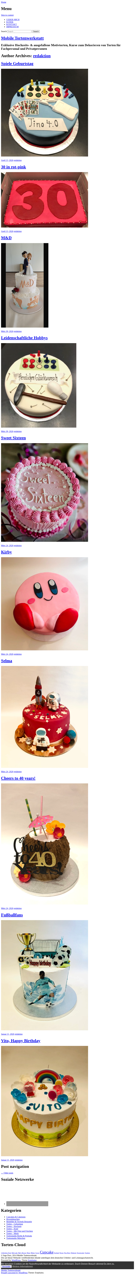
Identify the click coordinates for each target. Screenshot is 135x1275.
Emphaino (32, 1260)
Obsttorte (73, 1253)
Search (4, 31)
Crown (37, 1253)
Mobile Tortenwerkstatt (22, 38)
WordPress (16, 1260)
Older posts (7, 1173)
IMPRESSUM (12, 27)
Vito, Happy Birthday (20, 1040)
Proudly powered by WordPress (14, 1273)
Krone (62, 1253)
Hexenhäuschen (13, 1219)
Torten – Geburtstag (14, 1224)
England (56, 1253)
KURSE (9, 22)
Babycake (15, 1253)
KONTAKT (11, 24)
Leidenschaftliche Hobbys (24, 337)
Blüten (33, 1253)
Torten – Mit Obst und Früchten (19, 1231)
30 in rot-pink (13, 166)
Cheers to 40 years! (18, 778)
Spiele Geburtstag (17, 63)
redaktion (42, 55)
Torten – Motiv (12, 1233)
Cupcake (47, 1252)
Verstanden (6, 1266)
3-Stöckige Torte (6, 1253)
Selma (6, 660)
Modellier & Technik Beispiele (19, 1221)
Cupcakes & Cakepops (15, 1217)
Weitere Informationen (22, 1266)
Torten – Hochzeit (13, 1226)
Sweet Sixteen (13, 437)
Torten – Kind (12, 1229)
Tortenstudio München (15, 1238)
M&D (6, 237)
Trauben (87, 1253)
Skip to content (7, 15)
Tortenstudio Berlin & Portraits (19, 1236)
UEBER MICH (13, 19)
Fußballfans (12, 914)
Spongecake (80, 1253)
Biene (28, 1253)
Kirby (6, 552)
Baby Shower (22, 1253)
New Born (67, 1253)
